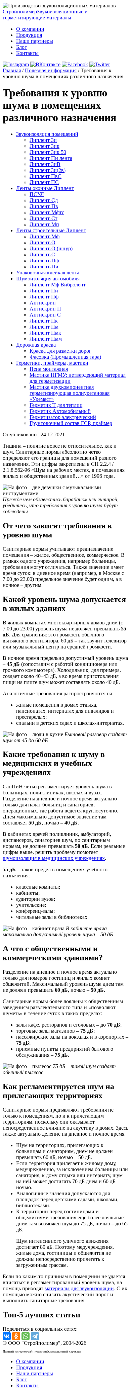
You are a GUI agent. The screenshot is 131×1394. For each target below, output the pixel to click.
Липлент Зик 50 (48, 152)
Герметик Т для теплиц (56, 405)
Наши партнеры (34, 41)
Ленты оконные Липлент (45, 188)
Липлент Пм (44, 327)
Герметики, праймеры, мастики (52, 363)
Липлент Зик (44, 146)
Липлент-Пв (44, 206)
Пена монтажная (49, 369)
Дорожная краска (36, 345)
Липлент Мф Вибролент (58, 284)
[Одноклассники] (16, 1336)
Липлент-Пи (44, 266)
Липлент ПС (44, 182)
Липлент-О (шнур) (51, 248)
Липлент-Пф (44, 260)
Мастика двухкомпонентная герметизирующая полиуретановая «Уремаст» (70, 393)
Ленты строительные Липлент (51, 230)
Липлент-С (42, 254)
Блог (21, 47)
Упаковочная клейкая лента (47, 272)
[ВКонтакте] (7, 1336)
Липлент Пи (44, 290)
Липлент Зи (43, 140)
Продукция (29, 35)
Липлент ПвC (45, 176)
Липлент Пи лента (51, 158)
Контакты (27, 53)
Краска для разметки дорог (60, 351)
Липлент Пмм (46, 339)
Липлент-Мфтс (47, 212)
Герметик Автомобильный (60, 411)
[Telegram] (35, 1336)
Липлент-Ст (43, 218)
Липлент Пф (44, 296)
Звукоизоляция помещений (47, 134)
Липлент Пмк (45, 333)
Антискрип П (45, 309)
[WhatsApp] (25, 1336)
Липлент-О (42, 242)
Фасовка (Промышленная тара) (65, 357)
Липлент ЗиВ (45, 164)
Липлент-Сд (44, 200)
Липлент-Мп (44, 224)
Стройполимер (45, 14)
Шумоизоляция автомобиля (48, 278)
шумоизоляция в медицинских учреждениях (54, 858)
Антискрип (43, 303)
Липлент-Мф (44, 236)
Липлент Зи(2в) (48, 170)
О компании (30, 29)
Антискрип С (45, 315)
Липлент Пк (44, 321)
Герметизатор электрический (63, 417)
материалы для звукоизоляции (79, 1288)
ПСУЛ (37, 194)
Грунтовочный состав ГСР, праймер (71, 423)
